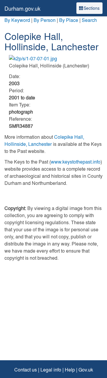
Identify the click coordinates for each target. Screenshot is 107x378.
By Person (45, 20)
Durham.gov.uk (22, 8)
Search (89, 20)
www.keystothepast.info (75, 161)
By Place (68, 20)
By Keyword (17, 20)
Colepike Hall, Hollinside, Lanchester (44, 140)
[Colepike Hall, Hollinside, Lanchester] (53, 58)
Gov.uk (85, 369)
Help (70, 369)
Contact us (25, 369)
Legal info (50, 369)
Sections (92, 8)
